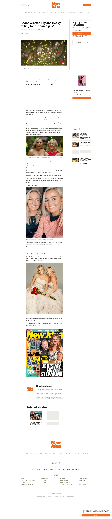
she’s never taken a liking (40, 175)
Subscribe (52, 469)
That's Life (43, 488)
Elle (80, 482)
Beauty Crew (82, 486)
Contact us (61, 469)
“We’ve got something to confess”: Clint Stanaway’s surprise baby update (36, 423)
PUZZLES (87, 12)
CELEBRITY (45, 12)
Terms (45, 469)
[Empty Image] (75, 152)
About (32, 469)
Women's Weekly (64, 480)
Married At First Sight (29, 12)
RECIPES (57, 12)
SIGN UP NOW (81, 33)
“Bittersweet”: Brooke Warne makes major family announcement (85, 144)
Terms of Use (81, 36)
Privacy (39, 469)
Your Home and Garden (26, 486)
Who (42, 484)
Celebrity (26, 19)
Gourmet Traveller (64, 486)
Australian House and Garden (28, 480)
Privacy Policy (75, 36)
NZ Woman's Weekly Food (66, 484)
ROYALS (39, 12)
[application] (44, 53)
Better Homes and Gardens (27, 484)
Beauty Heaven (82, 484)
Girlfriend (81, 488)
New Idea (43, 486)
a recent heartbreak (40, 249)
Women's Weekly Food (65, 482)
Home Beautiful (24, 482)
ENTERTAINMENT (72, 12)
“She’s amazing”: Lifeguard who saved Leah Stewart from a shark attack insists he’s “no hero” (85, 161)
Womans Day (44, 480)
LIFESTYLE (80, 12)
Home (22, 19)
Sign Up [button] (86, 5)
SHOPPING (63, 12)
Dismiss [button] (95, 515)
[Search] (28, 5)
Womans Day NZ (44, 482)
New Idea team (27, 33)
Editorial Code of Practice (74, 469)
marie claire (82, 480)
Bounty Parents (64, 488)
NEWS (51, 12)
